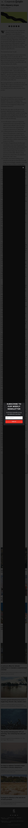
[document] (14, 414)
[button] (23, 167)
